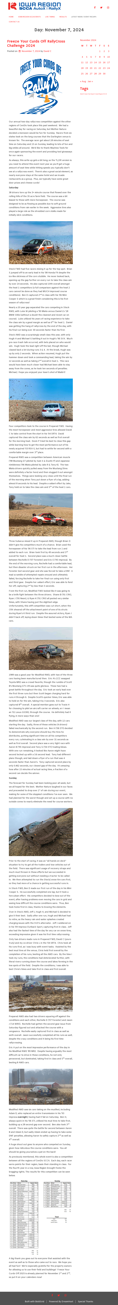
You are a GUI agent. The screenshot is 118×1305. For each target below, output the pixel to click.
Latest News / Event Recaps (83, 17)
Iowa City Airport (89, 94)
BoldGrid (39, 1301)
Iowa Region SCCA (101, 94)
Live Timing (50, 17)
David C (47, 51)
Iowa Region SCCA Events (29, 17)
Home (11, 17)
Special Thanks (85, 1301)
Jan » (90, 81)
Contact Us (14, 22)
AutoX (82, 94)
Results (63, 17)
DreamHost (67, 1301)
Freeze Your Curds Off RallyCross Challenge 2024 (36, 43)
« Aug (83, 81)
